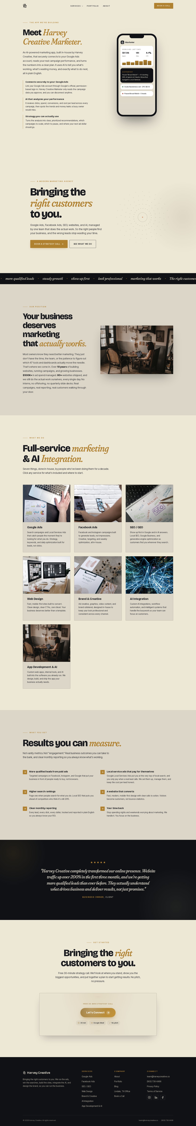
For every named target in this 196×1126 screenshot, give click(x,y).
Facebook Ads (88, 1081)
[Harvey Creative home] (25, 6)
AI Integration (87, 1101)
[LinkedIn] (156, 1097)
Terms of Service (154, 1091)
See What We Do (83, 244)
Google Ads (87, 1076)
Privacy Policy (153, 1086)
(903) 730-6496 (154, 1081)
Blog (116, 1086)
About (106, 6)
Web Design (87, 1091)
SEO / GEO (86, 1086)
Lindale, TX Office (122, 1091)
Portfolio (93, 6)
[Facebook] (162, 1097)
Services (75, 6)
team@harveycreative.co (158, 1076)
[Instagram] (149, 1097)
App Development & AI (92, 1106)
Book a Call (163, 6)
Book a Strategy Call (49, 244)
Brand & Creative (89, 1096)
